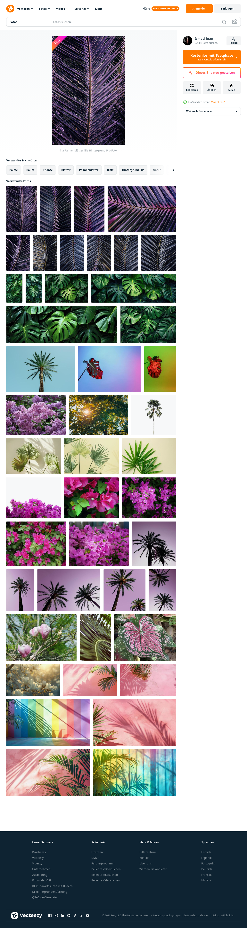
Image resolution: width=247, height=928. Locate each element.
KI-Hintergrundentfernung (49, 891)
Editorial (80, 9)
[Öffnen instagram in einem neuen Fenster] (56, 915)
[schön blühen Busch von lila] (36, 415)
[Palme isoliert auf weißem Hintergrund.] (153, 415)
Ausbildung (39, 875)
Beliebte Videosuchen (105, 880)
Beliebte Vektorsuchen (106, 869)
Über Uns (145, 863)
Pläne (146, 8)
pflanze (48, 170)
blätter (65, 170)
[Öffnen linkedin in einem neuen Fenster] (62, 915)
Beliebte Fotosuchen (104, 875)
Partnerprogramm (103, 863)
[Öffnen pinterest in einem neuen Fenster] (68, 915)
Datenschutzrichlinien (196, 915)
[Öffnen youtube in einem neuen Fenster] (87, 915)
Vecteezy (38, 858)
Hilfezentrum (148, 852)
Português (208, 863)
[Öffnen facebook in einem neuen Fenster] (50, 915)
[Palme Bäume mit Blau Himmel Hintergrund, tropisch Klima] (40, 369)
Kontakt (144, 858)
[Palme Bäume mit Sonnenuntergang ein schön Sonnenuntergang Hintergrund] (154, 544)
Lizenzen (97, 852)
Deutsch (206, 869)
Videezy (37, 863)
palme (13, 170)
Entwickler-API (41, 880)
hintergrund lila (133, 170)
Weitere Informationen (199, 111)
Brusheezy (39, 852)
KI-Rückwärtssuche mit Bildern (52, 886)
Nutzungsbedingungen (167, 915)
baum (30, 170)
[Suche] (224, 21)
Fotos (43, 9)
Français (206, 875)
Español (206, 858)
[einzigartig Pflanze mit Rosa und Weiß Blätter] (145, 637)
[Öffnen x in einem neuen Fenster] (81, 915)
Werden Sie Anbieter (153, 869)
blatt (110, 170)
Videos (60, 9)
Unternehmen (41, 869)
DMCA (95, 858)
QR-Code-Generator (45, 897)
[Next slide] (170, 170)
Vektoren (23, 9)
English (206, 852)
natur (157, 170)
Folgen (234, 42)
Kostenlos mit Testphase (211, 57)
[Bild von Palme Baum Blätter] (33, 456)
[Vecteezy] (10, 8)
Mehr (98, 9)
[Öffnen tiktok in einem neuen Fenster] (75, 915)
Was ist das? (218, 102)
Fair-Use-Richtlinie (222, 915)
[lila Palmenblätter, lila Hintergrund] (21, 209)
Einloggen (227, 8)
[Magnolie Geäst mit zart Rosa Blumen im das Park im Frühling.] (41, 637)
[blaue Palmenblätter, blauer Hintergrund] (45, 253)
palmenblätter (88, 170)
